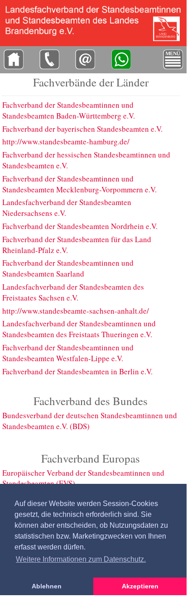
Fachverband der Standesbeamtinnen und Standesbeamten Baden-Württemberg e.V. (68, 110)
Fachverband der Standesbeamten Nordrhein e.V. (80, 226)
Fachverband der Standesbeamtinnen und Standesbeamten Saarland (68, 268)
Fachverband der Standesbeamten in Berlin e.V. (77, 371)
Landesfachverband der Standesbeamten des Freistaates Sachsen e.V (73, 292)
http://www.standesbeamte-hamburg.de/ (65, 141)
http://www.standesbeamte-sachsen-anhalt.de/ (75, 311)
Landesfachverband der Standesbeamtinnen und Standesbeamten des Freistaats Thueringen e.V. (79, 328)
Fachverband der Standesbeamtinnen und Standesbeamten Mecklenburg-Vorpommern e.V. (79, 184)
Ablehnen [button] (47, 586)
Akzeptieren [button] (140, 586)
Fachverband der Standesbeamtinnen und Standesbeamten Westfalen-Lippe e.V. (68, 352)
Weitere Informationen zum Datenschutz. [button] (81, 559)
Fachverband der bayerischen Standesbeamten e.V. (82, 129)
